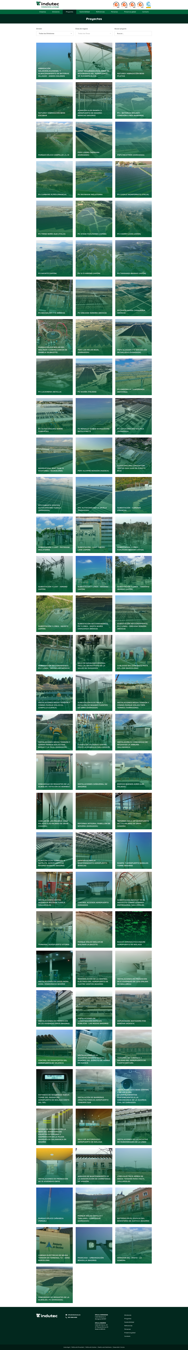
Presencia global (130, 12)
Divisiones (56, 12)
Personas (114, 12)
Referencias (100, 12)
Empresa (42, 12)
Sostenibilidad (85, 12)
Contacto (145, 12)
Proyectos (69, 12)
